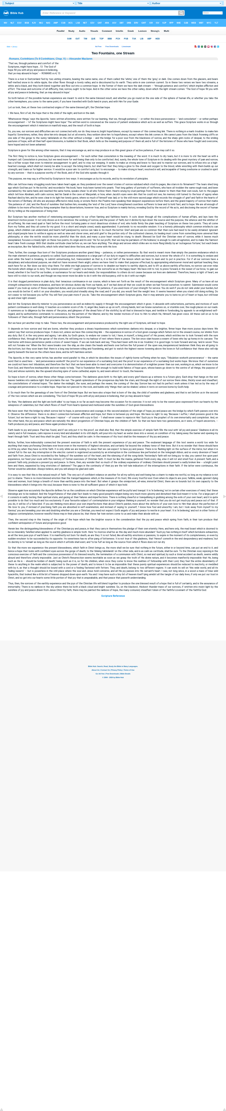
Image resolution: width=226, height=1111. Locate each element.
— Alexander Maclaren (79, 58)
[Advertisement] (113, 621)
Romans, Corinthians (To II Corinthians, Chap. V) (37, 58)
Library (14, 47)
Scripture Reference (113, 595)
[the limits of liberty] (4, 503)
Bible (8, 47)
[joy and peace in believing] (222, 503)
